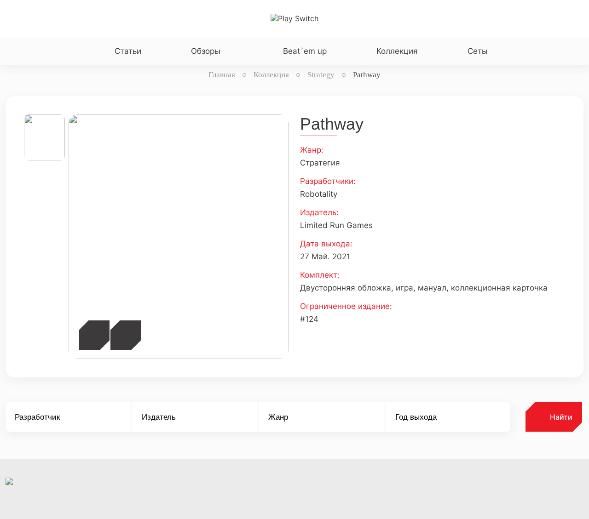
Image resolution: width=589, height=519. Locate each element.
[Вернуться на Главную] (294, 18)
